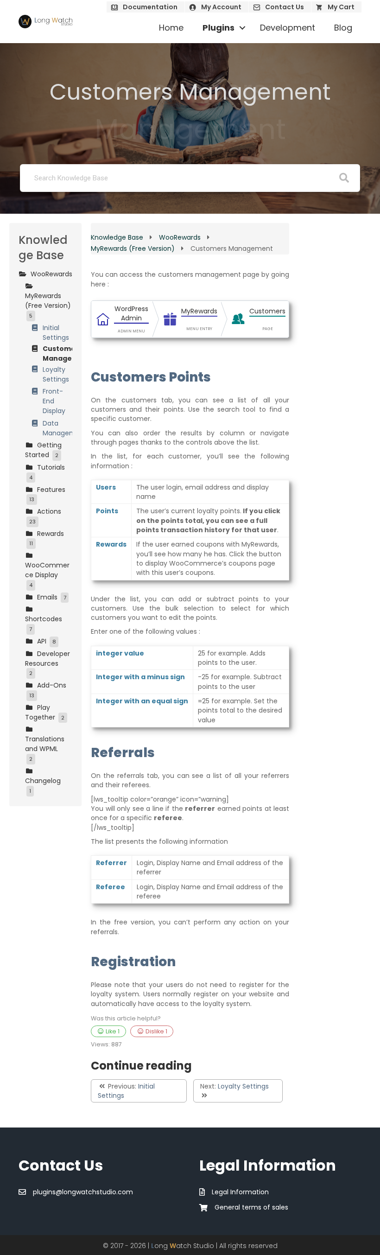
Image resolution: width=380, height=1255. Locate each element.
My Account (221, 7)
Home (171, 27)
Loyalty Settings (243, 1086)
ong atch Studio (182, 1245)
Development (287, 27)
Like (112, 1031)
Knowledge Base (118, 237)
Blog (343, 27)
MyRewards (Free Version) (134, 248)
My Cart (341, 7)
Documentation (150, 7)
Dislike (155, 1031)
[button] (242, 27)
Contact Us (284, 7)
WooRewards (181, 237)
